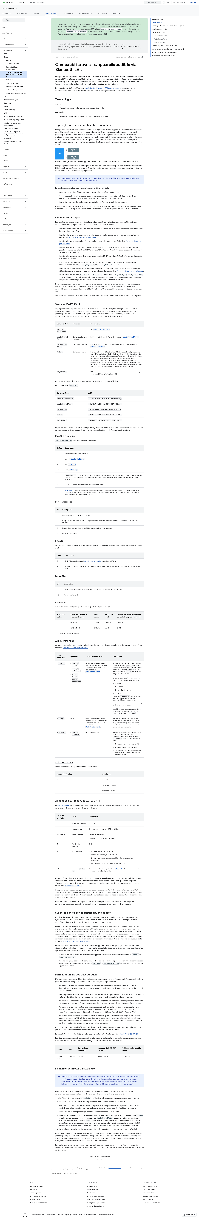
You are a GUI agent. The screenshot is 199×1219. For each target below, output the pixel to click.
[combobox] (154, 2)
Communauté (50, 1214)
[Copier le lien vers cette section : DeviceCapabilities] (74, 502)
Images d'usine (35, 1199)
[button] (12, 33)
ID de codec (69, 490)
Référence (116, 13)
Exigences (33, 1189)
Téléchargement (35, 1193)
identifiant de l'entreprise (92, 561)
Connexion (193, 2)
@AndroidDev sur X (93, 1189)
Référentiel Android (36, 1186)
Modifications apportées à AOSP (94, 34)
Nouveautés (6, 13)
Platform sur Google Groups (96, 1199)
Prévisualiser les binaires (38, 1196)
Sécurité (36, 13)
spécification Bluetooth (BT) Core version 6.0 (103, 88)
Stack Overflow (148, 1199)
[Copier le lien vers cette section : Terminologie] (73, 99)
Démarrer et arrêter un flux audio (75, 648)
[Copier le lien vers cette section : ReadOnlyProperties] (77, 436)
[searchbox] (13, 20)
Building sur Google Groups (96, 1203)
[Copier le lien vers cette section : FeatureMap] (68, 576)
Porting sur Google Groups (95, 1206)
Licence (74, 1214)
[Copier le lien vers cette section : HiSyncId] (65, 541)
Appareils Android (85, 13)
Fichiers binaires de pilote (38, 1203)
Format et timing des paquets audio (82, 237)
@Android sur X (92, 1186)
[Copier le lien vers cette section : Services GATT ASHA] (82, 304)
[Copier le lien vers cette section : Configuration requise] (83, 218)
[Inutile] (142, 57)
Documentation (9, 8)
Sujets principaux (51, 13)
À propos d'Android (37, 1214)
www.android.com (149, 1193)
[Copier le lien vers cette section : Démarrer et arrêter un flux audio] (97, 1069)
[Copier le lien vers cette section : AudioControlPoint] (76, 641)
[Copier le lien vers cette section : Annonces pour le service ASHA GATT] (102, 801)
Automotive (102, 13)
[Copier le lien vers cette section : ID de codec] (68, 603)
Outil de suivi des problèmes (152, 1203)
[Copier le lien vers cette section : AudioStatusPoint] (75, 762)
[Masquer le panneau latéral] (25, 1215)
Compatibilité (68, 13)
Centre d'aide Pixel (149, 1189)
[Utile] (139, 57)
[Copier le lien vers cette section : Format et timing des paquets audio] (100, 975)
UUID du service (63, 805)
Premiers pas (22, 13)
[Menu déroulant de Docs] (24, 2)
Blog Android (91, 1193)
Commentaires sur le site (106, 1214)
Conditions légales (63, 1214)
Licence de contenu (115, 1168)
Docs (20, 2)
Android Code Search (37, 2)
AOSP (57, 57)
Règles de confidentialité (87, 1214)
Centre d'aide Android (150, 1186)
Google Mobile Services (150, 1196)
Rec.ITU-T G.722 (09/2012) (130, 1034)
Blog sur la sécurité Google (95, 1196)
